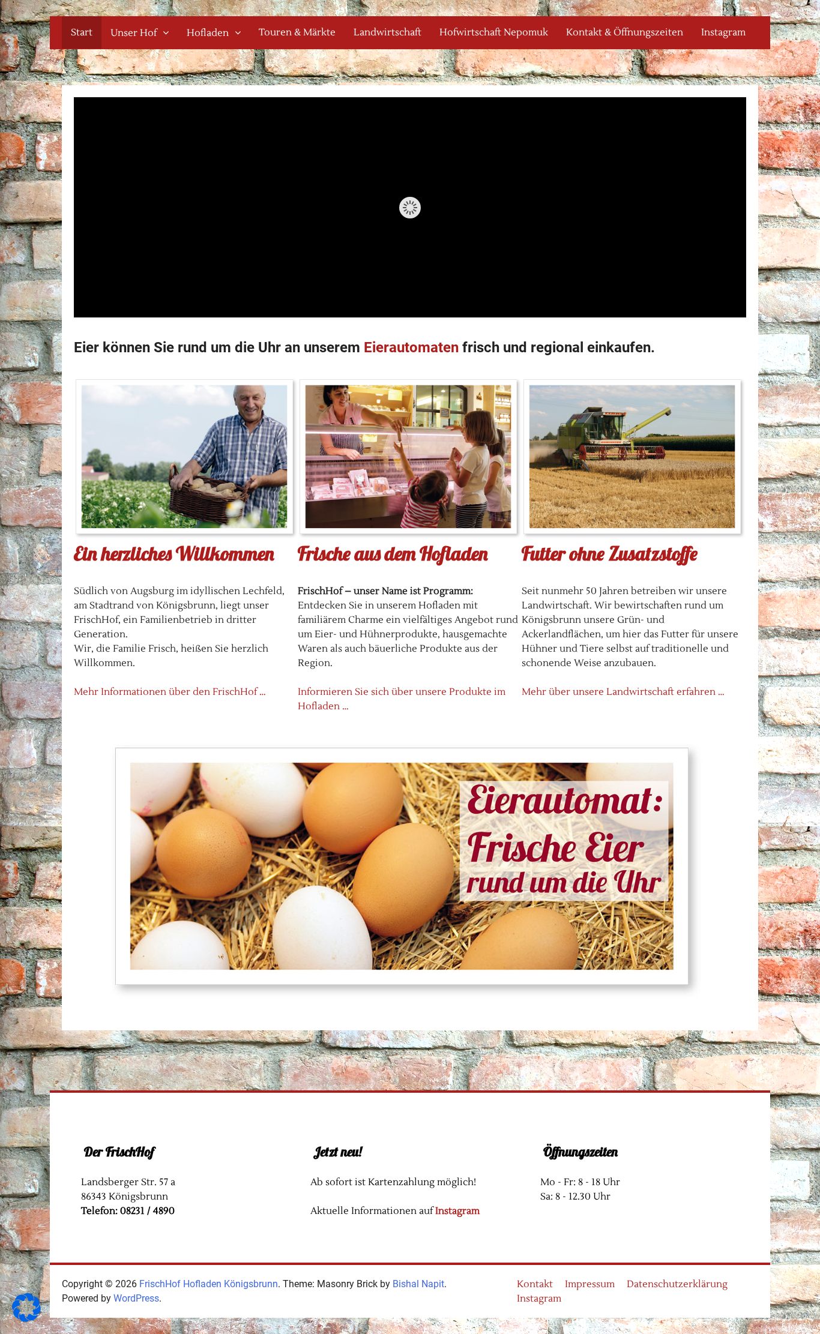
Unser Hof (133, 33)
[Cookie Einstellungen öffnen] (26, 1318)
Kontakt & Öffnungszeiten (624, 32)
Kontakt (535, 1284)
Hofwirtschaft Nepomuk (493, 32)
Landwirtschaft (387, 32)
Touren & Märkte (297, 32)
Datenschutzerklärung (677, 1284)
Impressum (590, 1284)
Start (81, 32)
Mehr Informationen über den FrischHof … (170, 692)
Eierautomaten (413, 347)
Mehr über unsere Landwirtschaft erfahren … (623, 692)
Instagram (723, 32)
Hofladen (208, 33)
